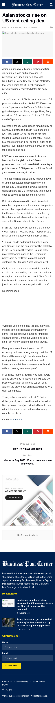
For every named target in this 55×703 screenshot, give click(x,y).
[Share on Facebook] (7, 61)
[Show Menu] (3, 4)
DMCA (5, 685)
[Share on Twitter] (17, 61)
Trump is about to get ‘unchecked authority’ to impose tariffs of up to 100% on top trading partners (34, 622)
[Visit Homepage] (27, 5)
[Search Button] (51, 4)
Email (5, 653)
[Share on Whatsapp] (27, 61)
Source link (16, 419)
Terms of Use (39, 681)
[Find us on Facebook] (3, 690)
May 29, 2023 (8, 27)
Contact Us (7, 681)
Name (5, 642)
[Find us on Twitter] (6, 690)
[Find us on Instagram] (10, 690)
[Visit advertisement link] (27, 500)
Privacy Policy (22, 681)
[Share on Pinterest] (37, 61)
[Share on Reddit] (48, 61)
